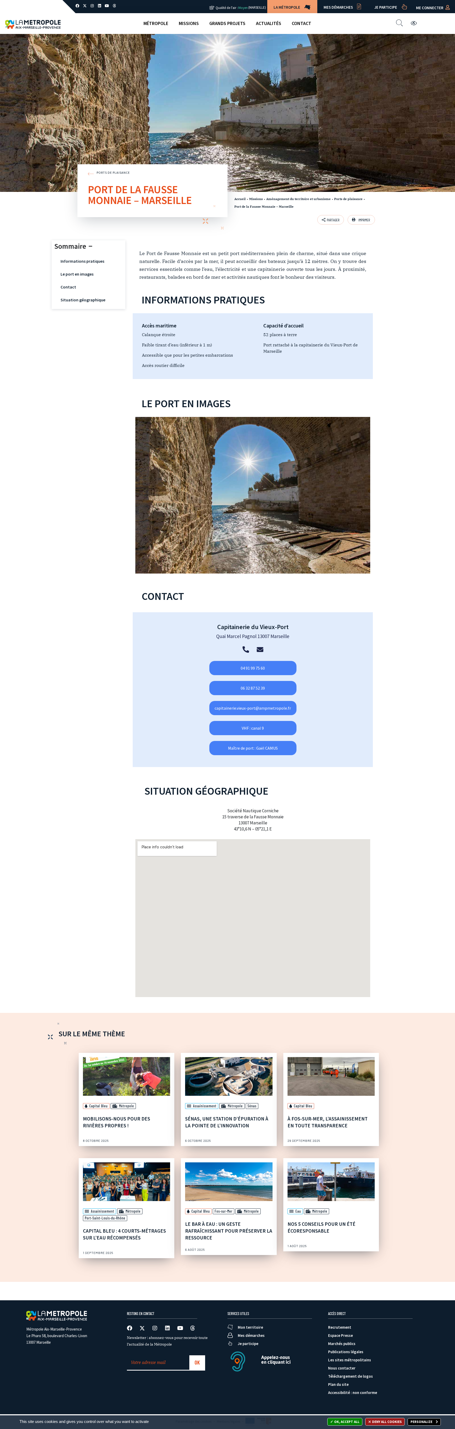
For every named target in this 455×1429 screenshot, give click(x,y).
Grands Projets (227, 23)
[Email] (260, 649)
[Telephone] (246, 649)
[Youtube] (107, 5)
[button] (361, 219)
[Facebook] (77, 5)
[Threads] (114, 5)
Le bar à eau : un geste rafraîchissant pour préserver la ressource (228, 1231)
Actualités (268, 23)
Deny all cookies (386, 1422)
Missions (189, 23)
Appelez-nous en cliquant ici (276, 1359)
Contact (301, 23)
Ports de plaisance (348, 199)
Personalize (422, 1422)
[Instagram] (92, 5)
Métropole (156, 23)
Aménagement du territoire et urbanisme (298, 199)
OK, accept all (346, 1422)
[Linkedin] (99, 5)
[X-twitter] (84, 5)
